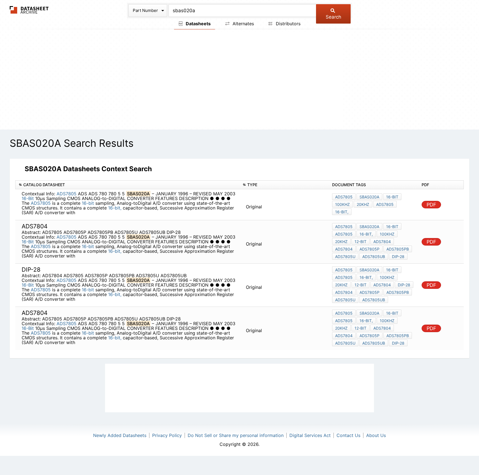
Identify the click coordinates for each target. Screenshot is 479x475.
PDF (431, 205)
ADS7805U (345, 256)
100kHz (342, 204)
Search (333, 17)
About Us (376, 435)
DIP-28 (398, 256)
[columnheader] (127, 185)
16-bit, (114, 208)
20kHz (363, 204)
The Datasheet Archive (29, 10)
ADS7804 (382, 241)
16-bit (88, 203)
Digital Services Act (310, 435)
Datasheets (198, 23)
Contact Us (348, 435)
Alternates (242, 23)
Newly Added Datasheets (119, 435)
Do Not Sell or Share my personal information (236, 435)
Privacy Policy (167, 435)
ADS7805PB (397, 249)
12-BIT (360, 241)
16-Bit (28, 198)
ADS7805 (67, 193)
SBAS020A (369, 196)
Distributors (287, 23)
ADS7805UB (373, 256)
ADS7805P (369, 249)
